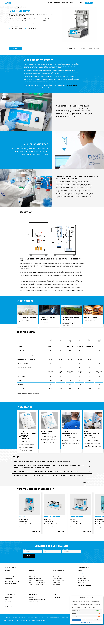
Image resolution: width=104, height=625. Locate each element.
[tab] (51, 461)
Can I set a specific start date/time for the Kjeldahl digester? (42, 461)
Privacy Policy (89, 622)
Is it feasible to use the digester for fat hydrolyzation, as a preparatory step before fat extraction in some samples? (49, 466)
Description (70, 48)
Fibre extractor (76, 517)
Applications (84, 48)
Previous (96, 7)
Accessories (97, 48)
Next (98, 7)
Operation (76, 48)
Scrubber (59, 84)
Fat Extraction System (71, 85)
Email (25, 549)
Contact (15, 48)
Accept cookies (76, 619)
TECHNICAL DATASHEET (17, 28)
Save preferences (97, 619)
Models (90, 48)
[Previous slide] (100, 332)
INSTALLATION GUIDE (32, 28)
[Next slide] (102, 332)
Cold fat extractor (52, 517)
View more (86, 482)
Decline (87, 619)
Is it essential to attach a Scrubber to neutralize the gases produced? (46, 471)
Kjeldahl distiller (68, 84)
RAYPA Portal (89, 2)
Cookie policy (83, 622)
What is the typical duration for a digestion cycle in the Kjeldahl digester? (48, 475)
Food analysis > (12, 7)
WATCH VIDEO (14, 26)
